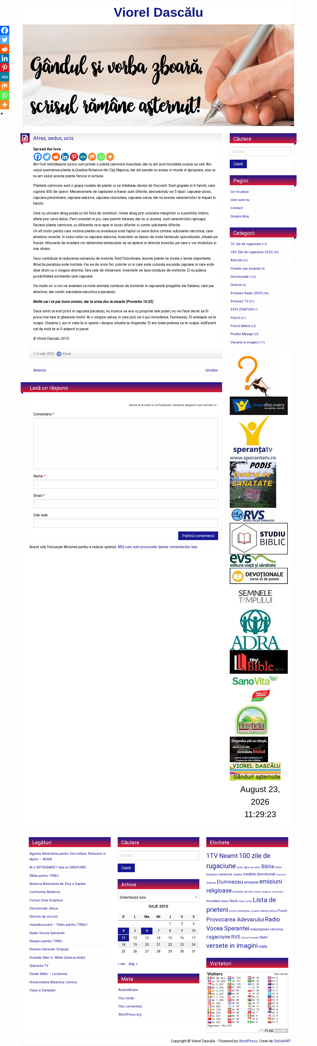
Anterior (39, 370)
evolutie (238, 891)
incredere (213, 901)
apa (246, 867)
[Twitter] (47, 157)
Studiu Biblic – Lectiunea (48, 974)
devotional (266, 874)
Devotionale (239, 277)
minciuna (244, 911)
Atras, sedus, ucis (53, 138)
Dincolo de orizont (43, 916)
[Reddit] (56, 157)
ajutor (240, 867)
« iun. (122, 964)
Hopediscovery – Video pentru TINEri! (58, 925)
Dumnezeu (230, 882)
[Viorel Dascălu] (158, 75)
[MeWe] (83, 157)
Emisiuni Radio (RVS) (246, 293)
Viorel (66, 354)
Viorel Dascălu (158, 12)
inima (225, 901)
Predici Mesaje (241, 334)
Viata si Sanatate (42, 990)
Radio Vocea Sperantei (47, 933)
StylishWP (282, 1041)
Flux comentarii (130, 1006)
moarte (255, 911)
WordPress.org (129, 1014)
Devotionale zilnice (43, 908)
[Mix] (92, 157)
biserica (211, 874)
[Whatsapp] (101, 157)
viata (263, 946)
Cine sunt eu (239, 200)
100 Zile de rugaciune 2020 (251, 252)
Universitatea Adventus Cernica (53, 982)
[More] (110, 157)
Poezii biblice (240, 326)
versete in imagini (232, 945)
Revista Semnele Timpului (49, 949)
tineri (263, 937)
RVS (235, 937)
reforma (276, 929)
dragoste (211, 882)
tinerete (254, 937)
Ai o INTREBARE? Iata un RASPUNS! (57, 867)
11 (123, 938)
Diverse (236, 285)
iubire (242, 901)
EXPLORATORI (242, 309)
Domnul (281, 874)
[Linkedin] (65, 157)
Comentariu (43, 414)
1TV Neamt (222, 856)
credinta (249, 874)
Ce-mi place (239, 192)
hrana (257, 891)
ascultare (255, 867)
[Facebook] (38, 157)
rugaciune (218, 937)
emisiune (251, 882)
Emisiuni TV (239, 301)
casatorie (225, 874)
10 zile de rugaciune (245, 244)
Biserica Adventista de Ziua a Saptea (57, 884)
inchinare (277, 891)
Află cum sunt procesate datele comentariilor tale (157, 547)
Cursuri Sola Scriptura (46, 900)
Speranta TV (39, 966)
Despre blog (239, 216)
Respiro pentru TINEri (45, 941)
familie (248, 891)
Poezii (235, 318)
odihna (273, 911)
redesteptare (259, 929)
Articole (236, 260)
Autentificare (128, 990)
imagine (266, 891)
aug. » (133, 964)
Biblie (278, 867)
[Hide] (2, 114)
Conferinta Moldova (44, 892)
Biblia (267, 866)
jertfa (249, 901)
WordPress (248, 1041)
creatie (237, 874)
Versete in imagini (244, 342)
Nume (39, 476)
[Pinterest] (74, 157)
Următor (211, 370)
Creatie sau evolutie (245, 268)
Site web (40, 515)
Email (39, 495)
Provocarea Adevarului (235, 919)
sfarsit (245, 937)
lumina (233, 911)
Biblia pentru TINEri (44, 876)
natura (264, 911)
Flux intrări (126, 998)
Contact (236, 208)
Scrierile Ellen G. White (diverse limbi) (57, 957)
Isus (234, 900)
